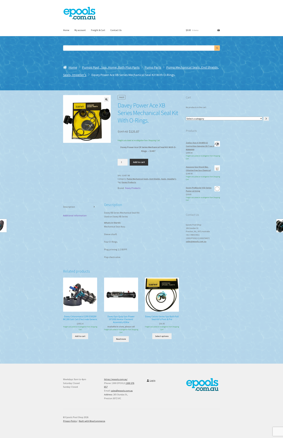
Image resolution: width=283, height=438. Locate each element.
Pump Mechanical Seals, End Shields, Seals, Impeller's (151, 179)
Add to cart (139, 162)
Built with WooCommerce (92, 421)
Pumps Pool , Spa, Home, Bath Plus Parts (111, 67)
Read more (121, 339)
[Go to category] (266, 119)
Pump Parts (153, 67)
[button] (106, 99)
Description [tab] (69, 206)
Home (66, 30)
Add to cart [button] (80, 336)
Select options (162, 336)
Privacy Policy (70, 421)
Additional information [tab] (75, 215)
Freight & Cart (98, 30)
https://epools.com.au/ (115, 379)
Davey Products (129, 182)
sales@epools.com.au (196, 241)
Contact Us (116, 30)
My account (80, 30)
